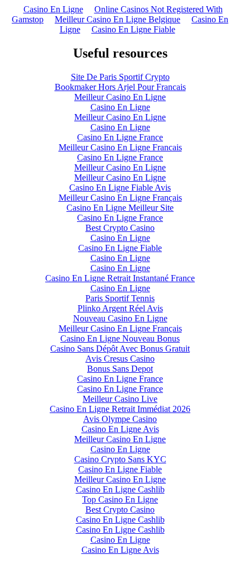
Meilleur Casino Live (120, 399)
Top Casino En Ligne (120, 499)
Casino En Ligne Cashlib (120, 489)
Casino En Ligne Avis (120, 429)
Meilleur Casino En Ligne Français (120, 197)
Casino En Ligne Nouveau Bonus (120, 338)
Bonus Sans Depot (120, 368)
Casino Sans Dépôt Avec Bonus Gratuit (120, 348)
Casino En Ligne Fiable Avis (120, 187)
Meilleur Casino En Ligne (120, 97)
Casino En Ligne (53, 9)
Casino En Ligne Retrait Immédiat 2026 (120, 409)
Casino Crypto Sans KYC (120, 459)
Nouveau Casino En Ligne (120, 318)
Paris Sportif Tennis (120, 298)
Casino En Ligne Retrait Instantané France (120, 278)
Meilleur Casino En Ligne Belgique (117, 19)
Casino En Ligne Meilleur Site (120, 207)
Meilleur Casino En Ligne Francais (120, 147)
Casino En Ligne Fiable (133, 29)
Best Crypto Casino (120, 228)
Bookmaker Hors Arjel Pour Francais (120, 87)
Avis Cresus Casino (120, 358)
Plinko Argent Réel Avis (120, 308)
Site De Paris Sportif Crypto (120, 77)
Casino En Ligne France (120, 137)
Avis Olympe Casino (120, 419)
